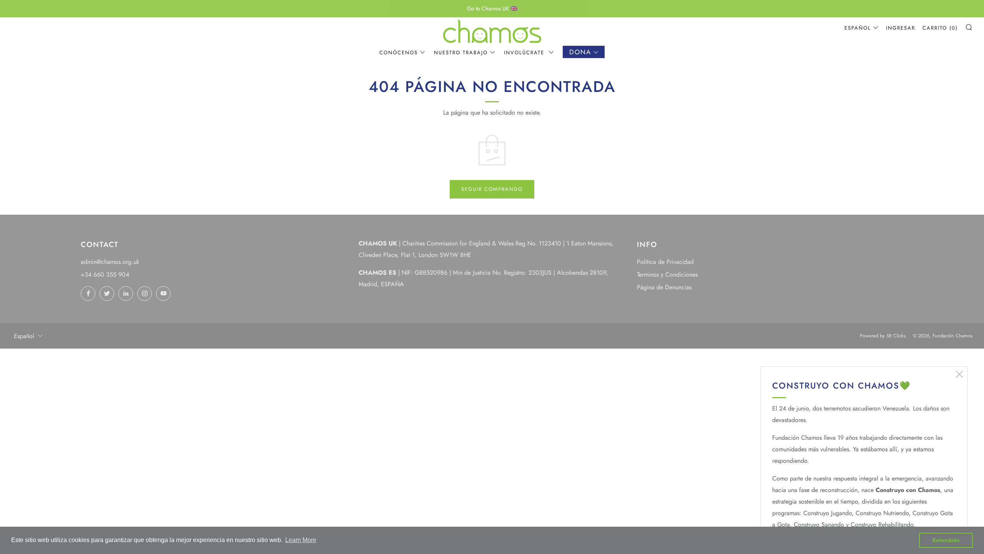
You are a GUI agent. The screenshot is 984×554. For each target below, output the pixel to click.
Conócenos (398, 52)
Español (857, 28)
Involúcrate (525, 52)
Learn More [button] (300, 540)
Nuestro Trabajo (461, 52)
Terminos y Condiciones (667, 274)
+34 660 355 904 (105, 274)
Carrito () (940, 28)
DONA (580, 52)
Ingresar (900, 28)
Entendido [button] (946, 540)
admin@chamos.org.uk (110, 261)
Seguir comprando (492, 189)
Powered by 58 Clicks (883, 335)
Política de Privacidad (665, 261)
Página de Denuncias (664, 287)
